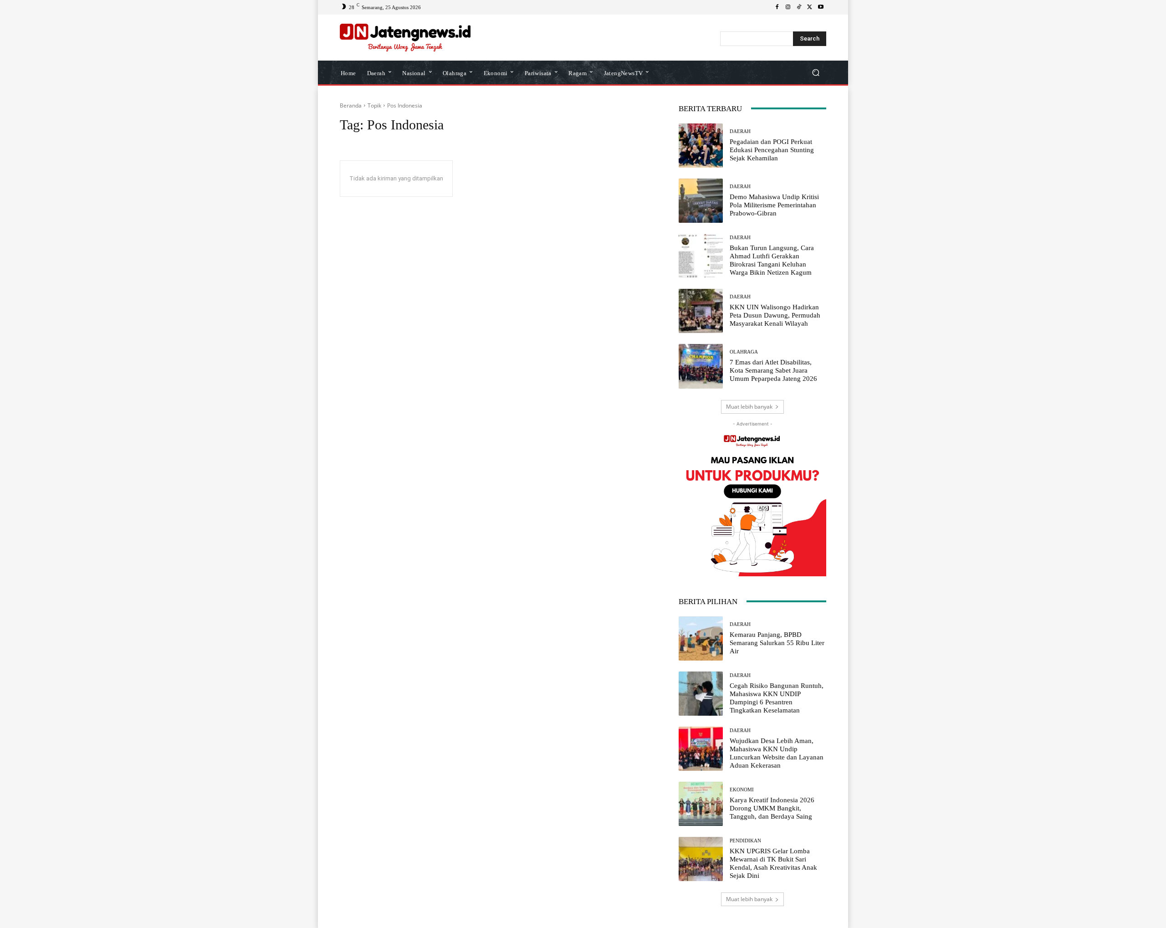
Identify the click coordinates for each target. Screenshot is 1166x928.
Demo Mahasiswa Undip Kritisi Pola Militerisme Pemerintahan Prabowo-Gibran (774, 205)
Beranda (351, 105)
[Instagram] (787, 7)
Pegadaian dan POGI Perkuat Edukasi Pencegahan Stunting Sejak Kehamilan (772, 150)
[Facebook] (777, 7)
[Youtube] (820, 7)
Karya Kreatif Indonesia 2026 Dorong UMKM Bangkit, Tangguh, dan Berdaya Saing (772, 808)
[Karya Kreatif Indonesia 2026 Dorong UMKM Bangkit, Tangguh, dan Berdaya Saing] (701, 804)
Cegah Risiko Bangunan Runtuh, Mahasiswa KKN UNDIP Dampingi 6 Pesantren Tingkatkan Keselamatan (776, 698)
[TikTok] (798, 7)
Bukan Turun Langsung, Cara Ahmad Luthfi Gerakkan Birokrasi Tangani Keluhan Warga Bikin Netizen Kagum (772, 260)
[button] (815, 72)
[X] (809, 7)
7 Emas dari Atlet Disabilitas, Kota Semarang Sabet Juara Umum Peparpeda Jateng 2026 (773, 370)
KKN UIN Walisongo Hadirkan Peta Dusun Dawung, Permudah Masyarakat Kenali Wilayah (775, 315)
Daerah (740, 131)
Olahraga (744, 351)
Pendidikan (745, 840)
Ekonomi (742, 789)
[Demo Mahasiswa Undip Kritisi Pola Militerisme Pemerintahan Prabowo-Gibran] (701, 201)
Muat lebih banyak (749, 406)
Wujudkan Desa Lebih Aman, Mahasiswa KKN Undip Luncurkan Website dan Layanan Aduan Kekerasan (776, 753)
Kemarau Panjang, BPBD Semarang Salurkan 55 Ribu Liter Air (777, 643)
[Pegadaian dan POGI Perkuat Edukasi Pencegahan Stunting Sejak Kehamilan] (701, 145)
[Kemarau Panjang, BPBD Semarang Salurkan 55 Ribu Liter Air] (701, 638)
